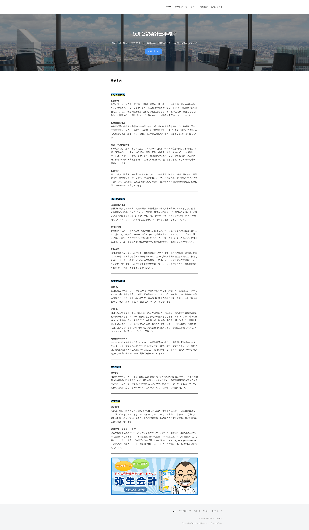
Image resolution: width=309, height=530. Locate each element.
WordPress (195, 523)
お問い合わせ (216, 7)
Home (168, 7)
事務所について (181, 7)
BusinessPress (216, 523)
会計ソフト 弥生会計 (199, 7)
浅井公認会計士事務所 (213, 518)
